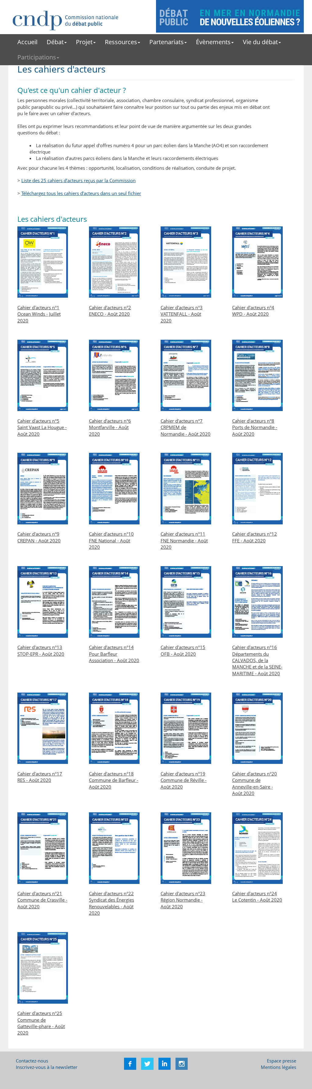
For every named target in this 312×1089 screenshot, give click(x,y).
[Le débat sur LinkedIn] (164, 1063)
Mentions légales (278, 1067)
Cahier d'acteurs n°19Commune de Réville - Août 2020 (184, 780)
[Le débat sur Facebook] (130, 1063)
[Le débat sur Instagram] (181, 1063)
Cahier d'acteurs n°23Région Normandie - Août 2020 (183, 900)
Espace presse (281, 1061)
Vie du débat (260, 42)
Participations (36, 57)
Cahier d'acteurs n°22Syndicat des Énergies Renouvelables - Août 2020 (111, 903)
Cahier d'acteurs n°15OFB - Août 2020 (183, 650)
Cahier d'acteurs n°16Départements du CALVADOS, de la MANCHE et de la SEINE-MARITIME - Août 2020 (257, 660)
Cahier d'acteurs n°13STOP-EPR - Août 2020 (40, 650)
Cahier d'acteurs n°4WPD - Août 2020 (253, 310)
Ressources (121, 42)
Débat (55, 42)
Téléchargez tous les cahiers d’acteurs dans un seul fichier (81, 193)
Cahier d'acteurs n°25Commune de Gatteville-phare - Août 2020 (41, 1023)
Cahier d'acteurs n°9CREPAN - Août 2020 (39, 537)
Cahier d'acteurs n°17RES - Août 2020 (39, 777)
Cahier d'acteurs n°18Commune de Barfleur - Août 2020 (113, 780)
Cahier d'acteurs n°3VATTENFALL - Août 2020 (182, 314)
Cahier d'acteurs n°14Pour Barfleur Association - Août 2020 (114, 653)
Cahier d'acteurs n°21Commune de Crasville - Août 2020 (42, 900)
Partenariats (166, 42)
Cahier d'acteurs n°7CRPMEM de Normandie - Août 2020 (186, 427)
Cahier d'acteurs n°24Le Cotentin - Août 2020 (257, 896)
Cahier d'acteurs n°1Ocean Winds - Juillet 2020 (39, 314)
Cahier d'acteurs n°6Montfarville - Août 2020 (110, 427)
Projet (84, 42)
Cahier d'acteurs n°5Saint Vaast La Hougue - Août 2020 (42, 427)
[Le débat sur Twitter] (147, 1063)
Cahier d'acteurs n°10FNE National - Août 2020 (111, 540)
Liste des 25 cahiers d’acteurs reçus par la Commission (78, 180)
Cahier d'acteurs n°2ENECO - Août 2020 (110, 310)
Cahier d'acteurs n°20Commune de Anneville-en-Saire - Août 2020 (254, 783)
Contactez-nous (32, 1061)
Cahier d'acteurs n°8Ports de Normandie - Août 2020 (254, 427)
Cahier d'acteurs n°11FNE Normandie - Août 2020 (184, 540)
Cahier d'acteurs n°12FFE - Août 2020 (254, 537)
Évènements (213, 42)
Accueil (27, 42)
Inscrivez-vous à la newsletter (46, 1067)
